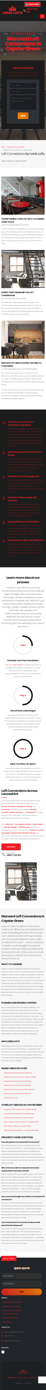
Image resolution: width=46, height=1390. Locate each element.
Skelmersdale (24, 827)
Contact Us (28, 1383)
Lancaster (5, 809)
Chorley (29, 806)
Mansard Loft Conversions (15, 147)
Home (3, 147)
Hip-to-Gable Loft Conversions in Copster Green (21, 1122)
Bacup (32, 833)
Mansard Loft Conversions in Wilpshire (17, 1081)
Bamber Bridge (11, 827)
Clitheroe (9, 824)
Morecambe (38, 824)
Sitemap (18, 1383)
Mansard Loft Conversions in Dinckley (17, 1085)
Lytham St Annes (16, 812)
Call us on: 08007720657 (13, 665)
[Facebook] (2, 1352)
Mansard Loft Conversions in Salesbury (18, 1073)
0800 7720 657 (14, 855)
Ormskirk (5, 812)
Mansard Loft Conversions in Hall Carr (17, 1094)
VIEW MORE (11, 847)
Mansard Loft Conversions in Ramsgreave (19, 1089)
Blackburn (12, 806)
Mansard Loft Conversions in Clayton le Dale (20, 1077)
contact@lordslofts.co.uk (12, 1341)
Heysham (25, 833)
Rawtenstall (16, 833)
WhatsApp (34, 4)
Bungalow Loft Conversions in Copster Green (20, 1109)
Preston (4, 806)
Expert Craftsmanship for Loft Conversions (17, 294)
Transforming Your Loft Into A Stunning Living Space (22, 220)
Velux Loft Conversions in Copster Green (18, 1118)
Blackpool (21, 806)
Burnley (33, 809)
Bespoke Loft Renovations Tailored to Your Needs (21, 364)
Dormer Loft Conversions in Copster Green (19, 1114)
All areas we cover (11, 1098)
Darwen (28, 824)
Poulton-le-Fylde (37, 830)
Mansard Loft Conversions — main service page (21, 1130)
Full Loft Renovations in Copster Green (17, 1126)
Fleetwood (31, 812)
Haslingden (6, 833)
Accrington (19, 824)
